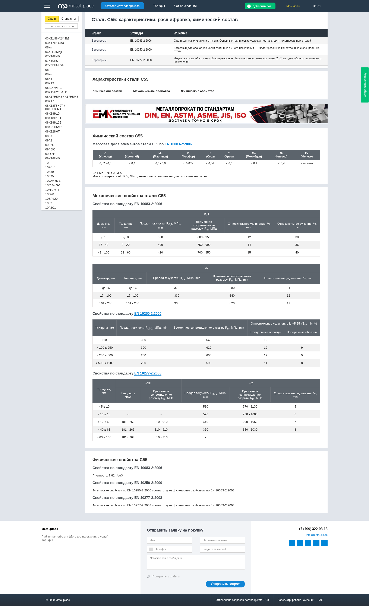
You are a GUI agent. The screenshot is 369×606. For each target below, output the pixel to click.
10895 (49, 176)
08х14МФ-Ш (53, 87)
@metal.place (317, 534)
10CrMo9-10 (53, 185)
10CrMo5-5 (53, 180)
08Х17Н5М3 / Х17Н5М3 (61, 96)
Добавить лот (262, 6)
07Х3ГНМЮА (54, 65)
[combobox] (152, 549)
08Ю (48, 136)
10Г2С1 (50, 207)
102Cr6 (50, 167)
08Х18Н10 (52, 113)
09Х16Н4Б (52, 158)
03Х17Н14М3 (54, 43)
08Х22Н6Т (52, 131)
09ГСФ (50, 154)
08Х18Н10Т (53, 118)
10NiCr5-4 (52, 189)
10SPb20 (51, 198)
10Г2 (48, 203)
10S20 (49, 194)
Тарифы (47, 540)
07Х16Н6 (51, 61)
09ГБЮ (50, 149)
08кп (48, 74)
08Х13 (49, 83)
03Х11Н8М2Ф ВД (57, 38)
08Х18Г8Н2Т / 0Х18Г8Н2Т (55, 107)
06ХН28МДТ (54, 52)
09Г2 (48, 140)
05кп (48, 47)
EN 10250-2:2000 (147, 313)
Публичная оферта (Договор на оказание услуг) (74, 536)
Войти (317, 6)
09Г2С (49, 145)
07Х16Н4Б (52, 56)
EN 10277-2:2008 (147, 373)
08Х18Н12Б (53, 122)
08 (47, 69)
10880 (49, 171)
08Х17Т (50, 101)
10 (47, 163)
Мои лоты (293, 6)
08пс (48, 78)
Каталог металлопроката (122, 5)
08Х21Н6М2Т (54, 127)
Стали (52, 18)
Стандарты (69, 18)
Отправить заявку (365, 85)
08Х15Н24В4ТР (56, 92)
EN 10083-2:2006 (178, 144)
